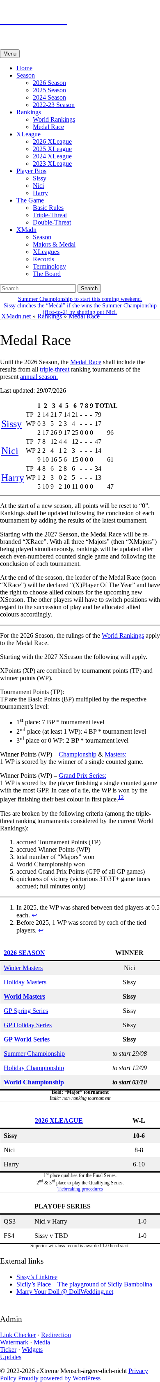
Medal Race (48, 126)
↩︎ (34, 915)
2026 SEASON (24, 952)
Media (42, 1342)
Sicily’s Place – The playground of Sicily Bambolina (84, 1284)
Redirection (56, 1334)
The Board (47, 273)
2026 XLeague (52, 141)
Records (43, 259)
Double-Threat (52, 222)
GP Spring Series (26, 1010)
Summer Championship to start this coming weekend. (80, 299)
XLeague (28, 134)
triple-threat (54, 369)
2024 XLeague (52, 156)
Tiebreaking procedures (80, 1189)
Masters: (115, 754)
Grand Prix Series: (82, 775)
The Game (30, 200)
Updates (10, 1356)
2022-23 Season (54, 104)
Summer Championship (34, 1053)
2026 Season (49, 82)
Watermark (14, 1342)
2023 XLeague (52, 163)
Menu (9, 54)
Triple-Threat (50, 214)
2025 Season (49, 90)
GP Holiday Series (28, 1024)
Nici (38, 185)
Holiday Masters (25, 982)
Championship (77, 754)
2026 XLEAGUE (59, 1120)
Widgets (32, 1349)
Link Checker (18, 1334)
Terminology (49, 266)
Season (25, 75)
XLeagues (46, 251)
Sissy (39, 178)
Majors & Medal (54, 244)
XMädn (26, 229)
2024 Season (49, 97)
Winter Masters (23, 967)
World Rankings (54, 119)
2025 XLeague (52, 148)
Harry (40, 192)
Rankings (28, 112)
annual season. (39, 376)
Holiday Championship (34, 1067)
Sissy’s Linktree (36, 1276)
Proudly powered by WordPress (59, 1378)
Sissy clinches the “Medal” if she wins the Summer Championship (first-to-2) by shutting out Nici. (80, 309)
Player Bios (31, 170)
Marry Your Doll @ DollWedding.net (64, 1291)
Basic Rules (48, 207)
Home (24, 68)
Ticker (8, 1349)
